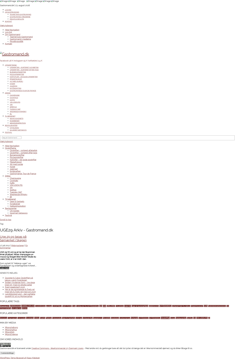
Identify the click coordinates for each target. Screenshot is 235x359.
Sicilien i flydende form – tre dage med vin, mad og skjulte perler (20, 283)
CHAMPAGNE (40, 306)
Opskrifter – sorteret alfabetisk (24, 67)
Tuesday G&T (15, 109)
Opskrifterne (11, 65)
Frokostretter (56, 318)
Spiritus (13, 107)
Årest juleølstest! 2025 (15, 287)
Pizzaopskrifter (17, 74)
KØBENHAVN (154, 306)
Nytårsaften (15, 88)
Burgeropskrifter (18, 72)
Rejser (172, 318)
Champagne (15, 95)
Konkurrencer (124, 318)
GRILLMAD (111, 306)
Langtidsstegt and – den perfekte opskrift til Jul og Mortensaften (20, 295)
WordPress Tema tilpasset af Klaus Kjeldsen (20, 358)
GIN (100, 306)
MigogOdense (11, 334)
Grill (104, 306)
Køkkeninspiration (18, 123)
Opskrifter (165, 318)
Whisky (24, 308)
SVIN (206, 306)
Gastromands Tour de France (23, 91)
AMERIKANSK (15, 306)
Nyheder (134, 318)
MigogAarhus (11, 330)
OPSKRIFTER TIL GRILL (181, 306)
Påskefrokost (16, 79)
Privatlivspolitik (17, 19)
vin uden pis (16, 308)
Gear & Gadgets (16, 118)
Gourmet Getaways (18, 130)
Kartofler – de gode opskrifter (24, 77)
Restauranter (11, 125)
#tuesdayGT (4, 306)
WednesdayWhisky (18, 111)
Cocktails (14, 98)
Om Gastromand (12, 12)
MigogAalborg (11, 327)
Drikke (8, 93)
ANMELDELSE (28, 306)
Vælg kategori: (6, 25)
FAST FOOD (67, 306)
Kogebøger (14, 121)
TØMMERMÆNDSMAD (217, 306)
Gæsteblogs (97, 318)
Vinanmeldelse (5, 308)
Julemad (13, 86)
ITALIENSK (120, 306)
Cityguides (14, 128)
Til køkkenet (10, 116)
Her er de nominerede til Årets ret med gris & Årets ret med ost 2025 (20, 290)
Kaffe (12, 100)
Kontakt (8, 21)
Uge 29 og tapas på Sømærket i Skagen (13, 238)
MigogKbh (9, 332)
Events (42, 318)
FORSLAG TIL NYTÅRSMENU (87, 306)
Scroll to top (5, 220)
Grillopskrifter (88, 318)
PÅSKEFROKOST (197, 306)
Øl (11, 114)
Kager (12, 84)
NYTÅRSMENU (165, 306)
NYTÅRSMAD (143, 318)
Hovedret (106, 318)
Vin (11, 104)
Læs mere (4, 268)
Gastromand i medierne (20, 17)
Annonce (3, 318)
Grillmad (79, 318)
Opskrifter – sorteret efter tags (24, 70)
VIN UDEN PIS (15, 102)
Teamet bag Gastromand (20, 14)
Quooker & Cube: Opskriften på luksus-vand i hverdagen (19, 279)
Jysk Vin (127, 306)
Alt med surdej (16, 81)
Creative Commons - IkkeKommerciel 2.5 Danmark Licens (57, 348)
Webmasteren (17, 245)
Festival (8, 132)
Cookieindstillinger (7, 353)
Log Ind (8, 10)
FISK (74, 306)
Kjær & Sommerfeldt (139, 306)
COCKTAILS (57, 306)
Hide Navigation (12, 30)
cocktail (49, 306)
